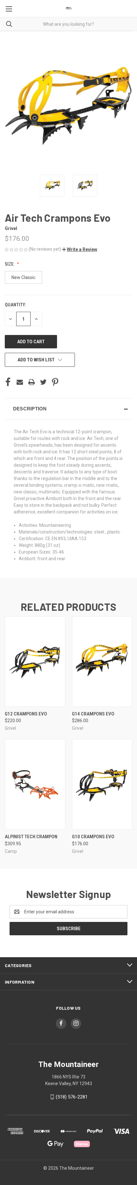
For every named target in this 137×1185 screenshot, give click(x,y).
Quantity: (15, 304)
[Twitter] (43, 382)
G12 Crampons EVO (26, 714)
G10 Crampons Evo (93, 837)
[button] (79, 249)
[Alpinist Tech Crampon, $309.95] (35, 784)
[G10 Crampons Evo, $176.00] (102, 784)
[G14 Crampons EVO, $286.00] (102, 661)
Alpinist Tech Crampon (31, 837)
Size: (10, 264)
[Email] (20, 382)
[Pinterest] (55, 382)
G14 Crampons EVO (93, 714)
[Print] (31, 382)
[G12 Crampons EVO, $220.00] (35, 661)
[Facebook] (8, 382)
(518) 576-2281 (72, 1097)
